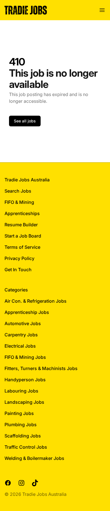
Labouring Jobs (21, 391)
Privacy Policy (19, 258)
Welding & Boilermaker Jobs (34, 458)
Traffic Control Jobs (26, 447)
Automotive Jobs (23, 323)
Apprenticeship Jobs (27, 312)
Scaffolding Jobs (23, 436)
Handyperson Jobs (25, 379)
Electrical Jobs (20, 346)
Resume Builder (21, 224)
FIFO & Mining (19, 202)
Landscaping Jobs (24, 402)
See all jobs (25, 120)
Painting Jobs (19, 413)
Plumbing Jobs (21, 424)
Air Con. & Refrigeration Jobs (36, 301)
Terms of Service (22, 247)
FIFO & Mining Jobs (25, 357)
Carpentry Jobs (21, 334)
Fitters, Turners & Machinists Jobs (41, 368)
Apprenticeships (22, 213)
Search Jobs (18, 191)
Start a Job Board (23, 236)
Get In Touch (18, 269)
